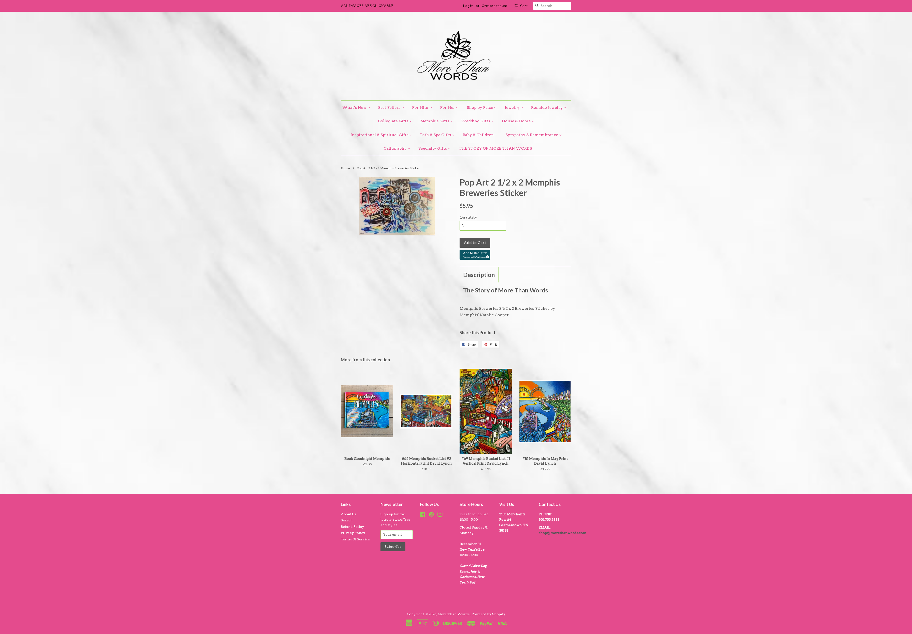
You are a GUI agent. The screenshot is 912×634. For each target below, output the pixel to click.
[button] (475, 255)
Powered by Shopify (488, 614)
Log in (468, 6)
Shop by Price (480, 107)
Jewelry (512, 107)
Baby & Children (479, 135)
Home (345, 168)
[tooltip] (487, 256)
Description (479, 274)
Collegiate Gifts (393, 121)
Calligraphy (396, 148)
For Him (420, 107)
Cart (524, 6)
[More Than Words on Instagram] (439, 515)
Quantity (468, 217)
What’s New (354, 107)
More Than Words (454, 614)
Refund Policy (352, 527)
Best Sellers (389, 107)
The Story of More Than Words (505, 290)
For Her (448, 107)
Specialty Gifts (433, 148)
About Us (348, 514)
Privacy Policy (353, 533)
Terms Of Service (355, 539)
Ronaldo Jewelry (547, 107)
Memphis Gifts (435, 121)
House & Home (517, 121)
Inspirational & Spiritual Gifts (380, 135)
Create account (495, 6)
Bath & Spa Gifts (436, 135)
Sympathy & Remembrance (532, 135)
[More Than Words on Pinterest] (431, 515)
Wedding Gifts (476, 121)
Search (347, 520)
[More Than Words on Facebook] (422, 515)
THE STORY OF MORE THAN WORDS (495, 148)
